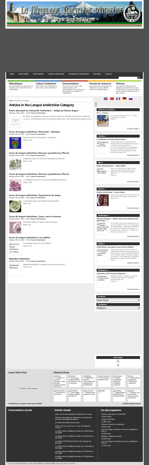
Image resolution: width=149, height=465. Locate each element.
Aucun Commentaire (38, 113)
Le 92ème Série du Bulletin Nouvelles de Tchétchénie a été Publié (74, 447)
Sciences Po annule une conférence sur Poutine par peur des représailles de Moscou (73, 418)
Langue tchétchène (56, 74)
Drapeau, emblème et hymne (111, 436)
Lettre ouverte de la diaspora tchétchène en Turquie (73, 414)
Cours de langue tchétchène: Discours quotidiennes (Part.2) (39, 153)
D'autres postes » (133, 129)
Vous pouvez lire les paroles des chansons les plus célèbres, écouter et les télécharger (100, 87)
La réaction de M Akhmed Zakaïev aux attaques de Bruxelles (73, 442)
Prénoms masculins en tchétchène (113, 414)
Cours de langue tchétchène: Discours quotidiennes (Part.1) (39, 174)
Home (12, 74)
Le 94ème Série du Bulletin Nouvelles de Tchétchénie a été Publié (74, 432)
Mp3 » (100, 163)
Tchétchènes (38, 74)
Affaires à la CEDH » (106, 110)
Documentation (71, 83)
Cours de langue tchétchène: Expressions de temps (35, 195)
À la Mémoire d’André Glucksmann (111, 139)
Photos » (101, 189)
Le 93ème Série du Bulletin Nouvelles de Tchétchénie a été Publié (74, 437)
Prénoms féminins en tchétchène (112, 424)
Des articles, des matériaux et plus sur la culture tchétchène (46, 87)
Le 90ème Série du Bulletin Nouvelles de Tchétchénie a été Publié (74, 457)
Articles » (102, 136)
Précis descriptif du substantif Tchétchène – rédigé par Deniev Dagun (43, 110)
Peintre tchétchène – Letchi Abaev (111, 192)
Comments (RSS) (49, 463)
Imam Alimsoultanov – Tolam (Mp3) (111, 166)
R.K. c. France (102, 113)
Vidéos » (101, 244)
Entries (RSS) (37, 463)
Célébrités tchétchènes (79, 74)
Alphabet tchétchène (19, 259)
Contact (108, 74)
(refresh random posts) (132, 403)
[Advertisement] (74, 50)
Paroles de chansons (100, 83)
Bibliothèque (15, 83)
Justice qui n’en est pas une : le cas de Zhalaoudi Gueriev (72, 427)
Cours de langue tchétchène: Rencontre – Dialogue (34, 132)
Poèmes (120, 83)
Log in (30, 463)
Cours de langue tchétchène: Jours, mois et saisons (35, 216)
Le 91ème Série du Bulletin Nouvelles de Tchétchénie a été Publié (74, 452)
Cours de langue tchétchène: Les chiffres (29, 237)
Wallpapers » (103, 270)
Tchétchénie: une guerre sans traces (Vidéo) (115, 247)
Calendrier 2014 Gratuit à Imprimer (111, 273)
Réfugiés (97, 74)
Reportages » (103, 215)
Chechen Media (21, 463)
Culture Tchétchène (46, 83)
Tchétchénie (23, 74)
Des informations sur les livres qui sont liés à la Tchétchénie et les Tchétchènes (21, 87)
